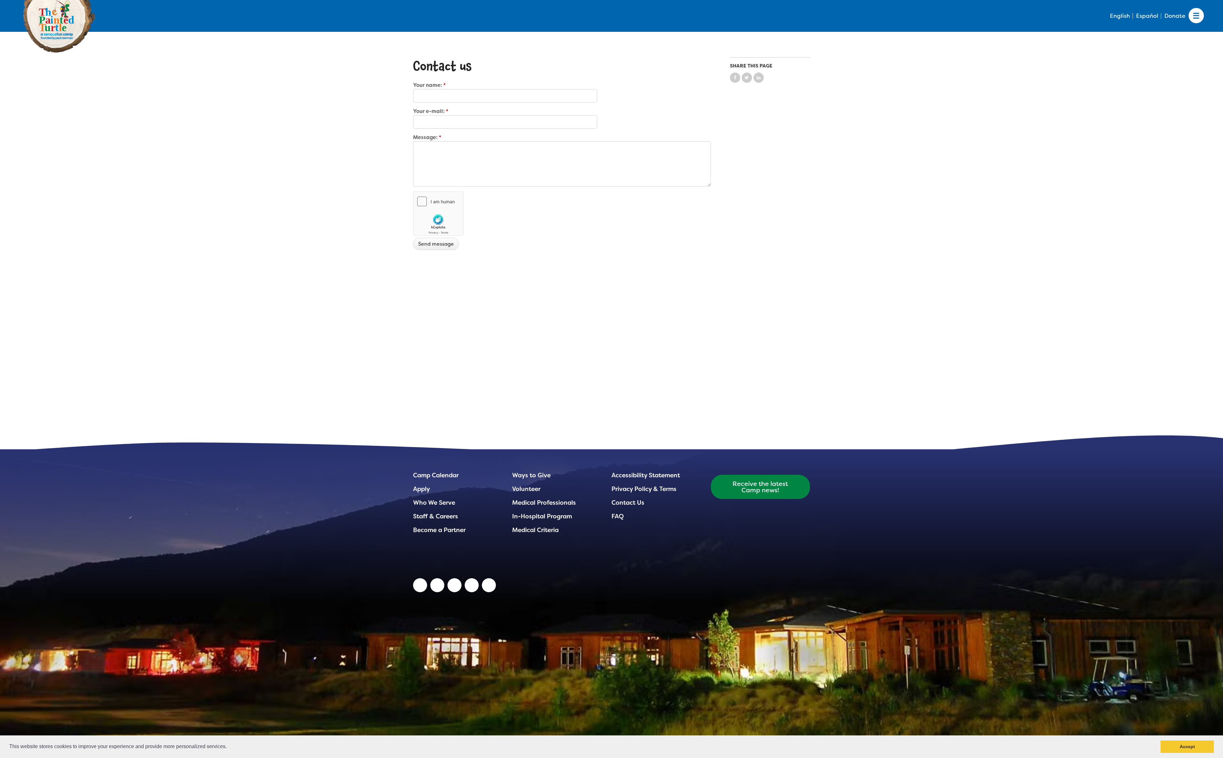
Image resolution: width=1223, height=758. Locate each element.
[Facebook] (454, 585)
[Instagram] (489, 585)
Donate (1174, 16)
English (1120, 16)
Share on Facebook (735, 78)
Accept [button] (1187, 746)
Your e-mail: (430, 111)
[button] (229, 747)
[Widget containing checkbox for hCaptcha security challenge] (438, 213)
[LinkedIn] (420, 585)
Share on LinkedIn (759, 78)
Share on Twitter (747, 78)
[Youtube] (437, 585)
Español (1147, 16)
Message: (427, 137)
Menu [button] (1196, 16)
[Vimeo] (472, 585)
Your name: (429, 85)
